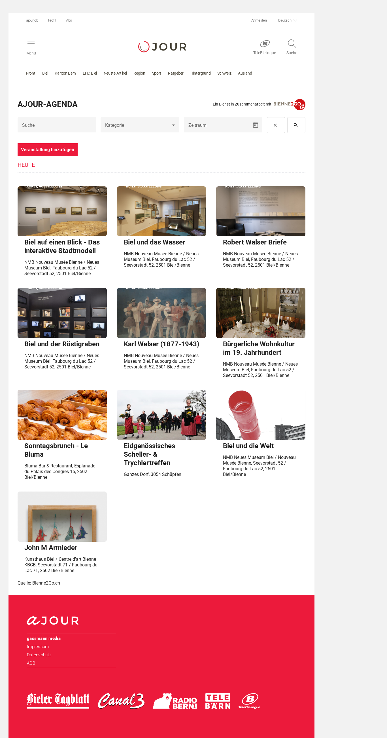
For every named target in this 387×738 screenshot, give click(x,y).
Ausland (245, 73)
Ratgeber (176, 73)
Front (30, 73)
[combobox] (140, 127)
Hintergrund (200, 73)
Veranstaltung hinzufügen (47, 149)
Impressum (38, 646)
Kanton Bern (65, 73)
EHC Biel (90, 73)
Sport (156, 73)
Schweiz (224, 73)
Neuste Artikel (115, 73)
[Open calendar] (255, 125)
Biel (45, 73)
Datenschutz (39, 654)
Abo (69, 20)
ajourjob (32, 20)
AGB (31, 663)
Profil (52, 20)
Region (139, 73)
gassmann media (44, 638)
